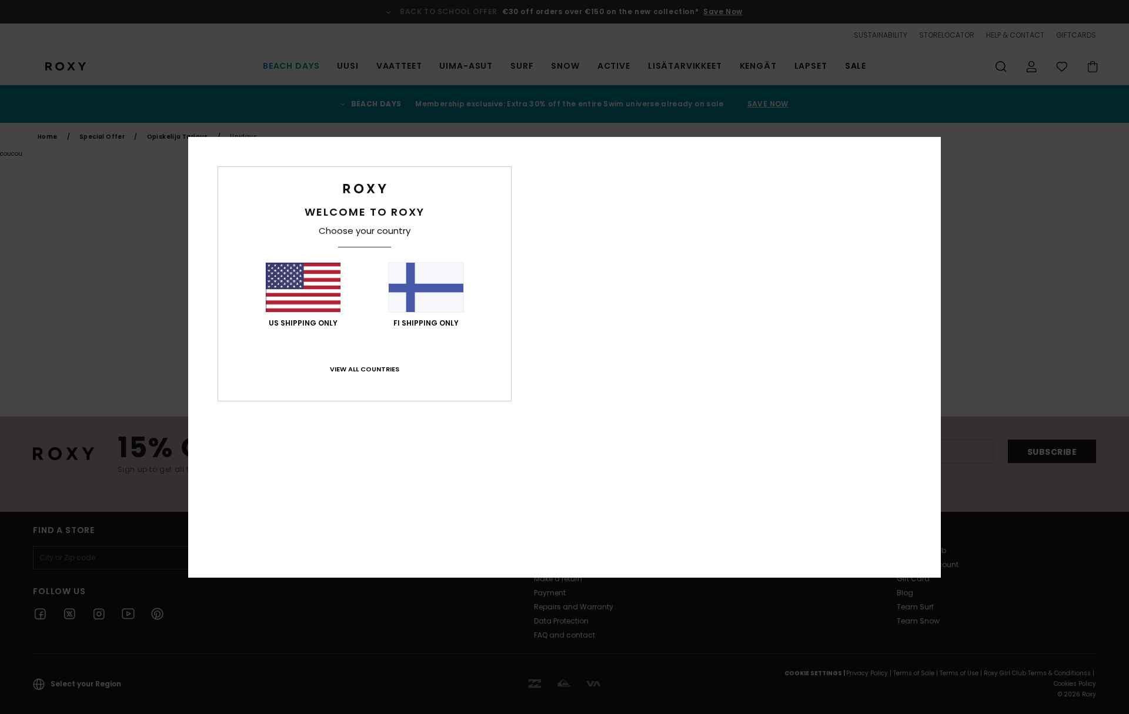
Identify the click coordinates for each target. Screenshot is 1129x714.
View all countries (364, 369)
